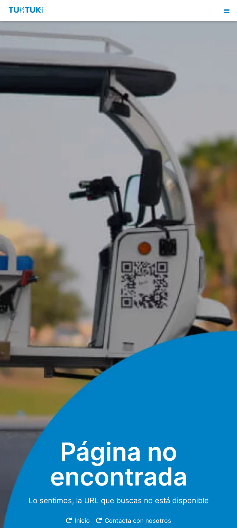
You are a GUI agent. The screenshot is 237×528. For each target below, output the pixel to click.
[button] (226, 10)
